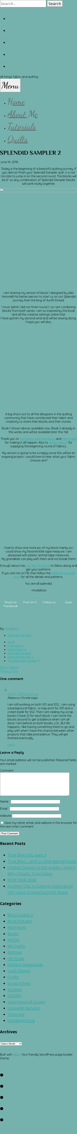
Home (16, 101)
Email (4, 808)
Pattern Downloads (25, 964)
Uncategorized (21, 1020)
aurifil (11, 642)
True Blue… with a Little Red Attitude (41, 861)
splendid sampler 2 (20, 657)
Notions (14, 952)
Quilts (17, 139)
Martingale (69, 439)
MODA (13, 939)
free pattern (15, 646)
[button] (55, 3)
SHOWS (14, 995)
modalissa (11, 628)
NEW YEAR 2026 (21, 879)
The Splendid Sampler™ (23, 660)
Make (16, 1054)
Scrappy (14, 989)
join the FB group (38, 565)
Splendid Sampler (19, 635)
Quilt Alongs (18, 970)
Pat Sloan (26, 439)
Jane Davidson (44, 439)
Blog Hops (16, 927)
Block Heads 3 (20, 915)
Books (12, 933)
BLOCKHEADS (19, 921)
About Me (22, 114)
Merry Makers (9, 667)
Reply (11, 745)
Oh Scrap (15, 958)
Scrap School (19, 983)
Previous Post (9, 671)
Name (5, 801)
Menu (10, 85)
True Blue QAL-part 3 (26, 854)
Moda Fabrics (58, 442)
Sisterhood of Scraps (26, 1001)
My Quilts (16, 946)
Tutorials (21, 126)
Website (5, 816)
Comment (7, 770)
